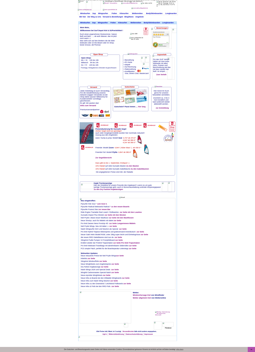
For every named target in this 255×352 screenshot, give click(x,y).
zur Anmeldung (162, 108)
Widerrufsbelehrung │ (117, 334)
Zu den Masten (132, 166)
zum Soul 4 (102, 204)
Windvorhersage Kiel (142, 295)
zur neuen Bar (104, 209)
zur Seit (118, 237)
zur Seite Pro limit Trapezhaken (126, 243)
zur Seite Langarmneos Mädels (121, 223)
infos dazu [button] (179, 349)
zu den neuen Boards (120, 207)
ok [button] (251, 349)
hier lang (142, 107)
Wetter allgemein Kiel (142, 298)
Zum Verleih (160, 75)
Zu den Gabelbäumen (140, 169)
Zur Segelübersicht (103, 158)
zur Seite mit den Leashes (131, 212)
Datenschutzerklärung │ (135, 334)
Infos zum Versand (88, 106)
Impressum (148, 334)
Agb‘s (104, 334)
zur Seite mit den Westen (115, 215)
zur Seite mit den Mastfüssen (121, 218)
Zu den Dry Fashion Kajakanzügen (108, 189)
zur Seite (117, 221)
